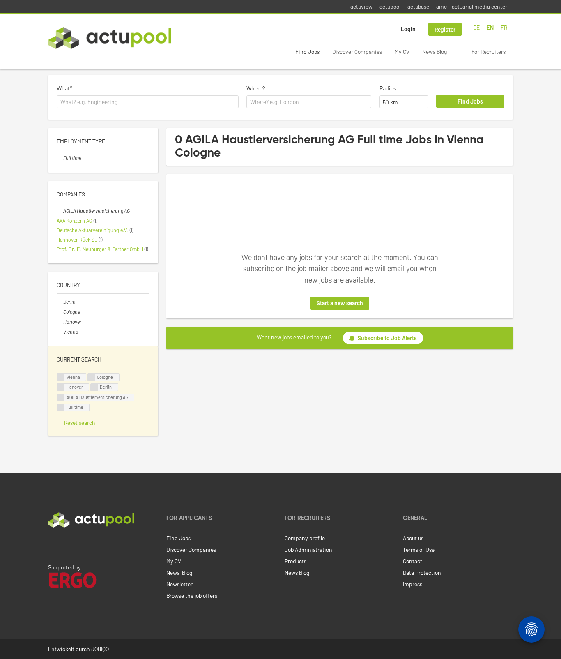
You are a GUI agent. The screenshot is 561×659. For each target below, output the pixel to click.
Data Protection (422, 572)
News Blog (434, 51)
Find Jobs (307, 51)
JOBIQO (100, 648)
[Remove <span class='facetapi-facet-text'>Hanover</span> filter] (60, 387)
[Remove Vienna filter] (60, 331)
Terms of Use (419, 549)
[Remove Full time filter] (60, 157)
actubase (418, 6)
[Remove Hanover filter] (60, 321)
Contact (412, 561)
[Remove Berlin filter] (60, 301)
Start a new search (340, 303)
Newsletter (179, 584)
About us (413, 538)
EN (490, 27)
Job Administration (308, 549)
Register (445, 29)
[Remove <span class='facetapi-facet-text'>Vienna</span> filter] (60, 377)
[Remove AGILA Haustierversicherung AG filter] (60, 210)
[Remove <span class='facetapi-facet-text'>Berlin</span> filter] (94, 387)
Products (295, 561)
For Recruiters (488, 51)
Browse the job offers (191, 595)
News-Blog (179, 572)
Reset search (79, 422)
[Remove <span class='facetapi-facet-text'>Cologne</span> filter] (91, 377)
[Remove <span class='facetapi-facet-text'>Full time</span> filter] (60, 407)
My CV (402, 51)
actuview (361, 6)
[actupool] (109, 38)
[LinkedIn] (52, 545)
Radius (387, 88)
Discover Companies (357, 51)
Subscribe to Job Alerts (387, 337)
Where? (255, 88)
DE (476, 27)
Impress (412, 584)
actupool (389, 6)
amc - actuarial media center (471, 6)
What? (64, 88)
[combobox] (148, 101)
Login (408, 28)
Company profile (305, 538)
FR (504, 27)
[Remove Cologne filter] (60, 312)
